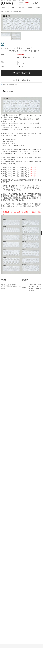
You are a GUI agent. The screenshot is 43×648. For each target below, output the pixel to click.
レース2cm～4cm (17, 11)
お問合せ (38, 8)
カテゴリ (4, 8)
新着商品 (21, 8)
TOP (2, 11)
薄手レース (7, 11)
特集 (13, 8)
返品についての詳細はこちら (10, 84)
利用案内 (30, 8)
